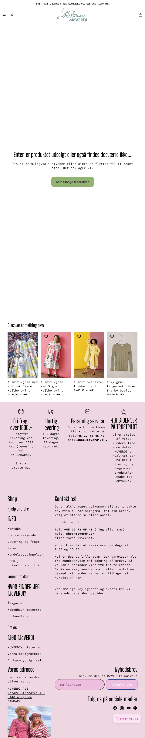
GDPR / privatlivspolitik (24, 563)
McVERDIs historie (24, 647)
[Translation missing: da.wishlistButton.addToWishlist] (13, 336)
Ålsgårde (15, 603)
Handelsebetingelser (25, 554)
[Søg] (12, 15)
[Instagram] (122, 708)
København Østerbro (25, 609)
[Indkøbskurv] (140, 15)
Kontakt (14, 528)
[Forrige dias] (12, 355)
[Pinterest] (135, 708)
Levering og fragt (24, 541)
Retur (12, 548)
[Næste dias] (34, 355)
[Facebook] (115, 708)
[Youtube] (128, 708)
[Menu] (4, 15)
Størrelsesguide (22, 535)
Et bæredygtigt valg (25, 660)
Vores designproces (25, 654)
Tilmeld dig (121, 684)
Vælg (35, 372)
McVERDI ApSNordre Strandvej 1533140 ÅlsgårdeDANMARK (26, 695)
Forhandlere (18, 616)
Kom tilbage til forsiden (72, 182)
